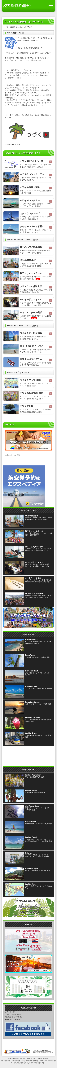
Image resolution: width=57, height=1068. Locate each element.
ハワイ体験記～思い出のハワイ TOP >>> (20, 27)
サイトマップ (10, 1012)
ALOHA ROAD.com (29, 1058)
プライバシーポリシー (13, 1014)
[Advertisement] (28, 754)
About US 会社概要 (12, 1019)
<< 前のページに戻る (12, 145)
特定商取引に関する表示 (14, 1017)
